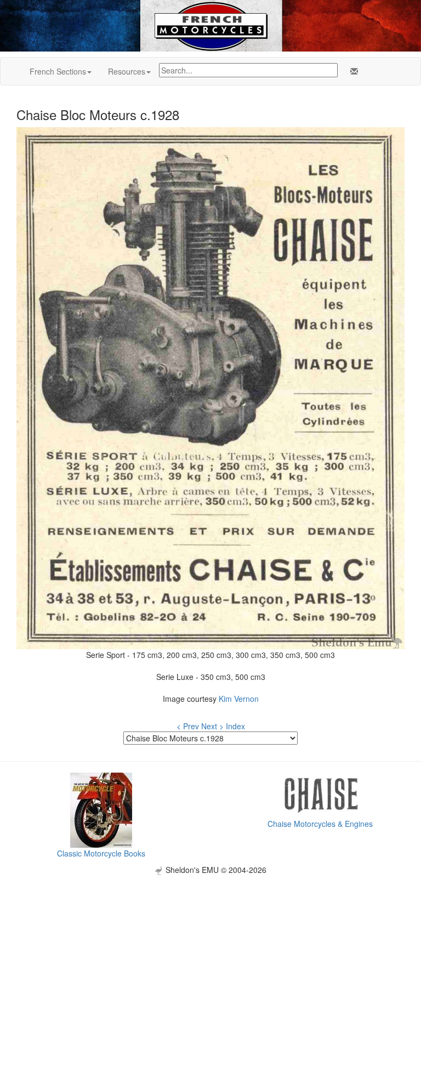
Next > (212, 726)
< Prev (188, 726)
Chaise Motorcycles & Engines (320, 823)
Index (235, 726)
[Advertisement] (210, 952)
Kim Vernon (239, 698)
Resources (126, 71)
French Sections (58, 71)
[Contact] (352, 71)
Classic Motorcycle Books (101, 853)
